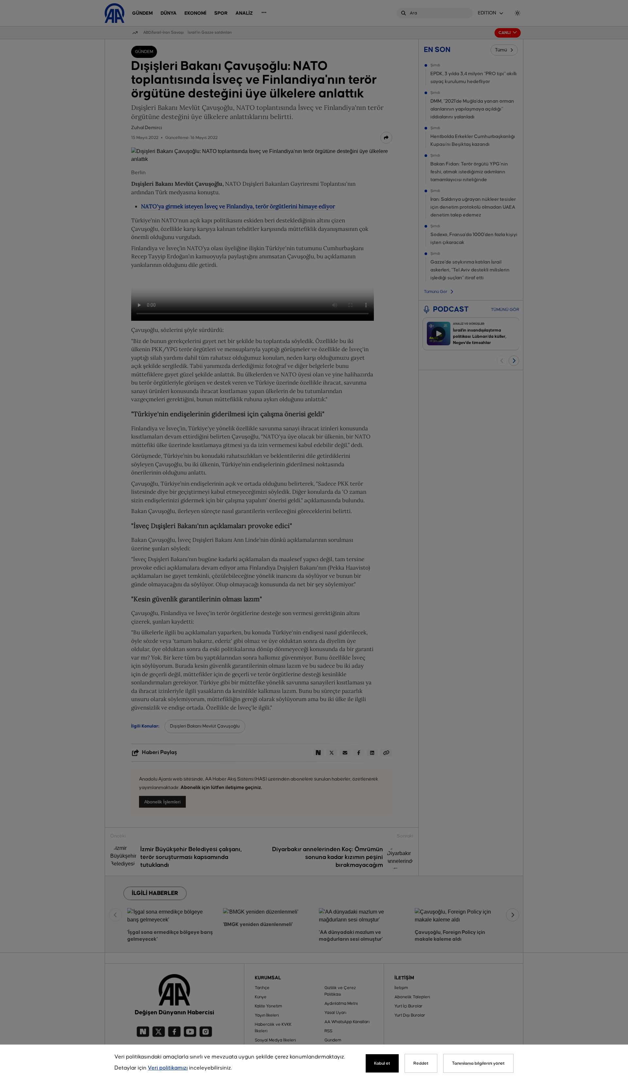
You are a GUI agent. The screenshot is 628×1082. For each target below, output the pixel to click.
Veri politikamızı (168, 1068)
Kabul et (382, 1063)
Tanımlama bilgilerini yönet (478, 1063)
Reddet (420, 1063)
